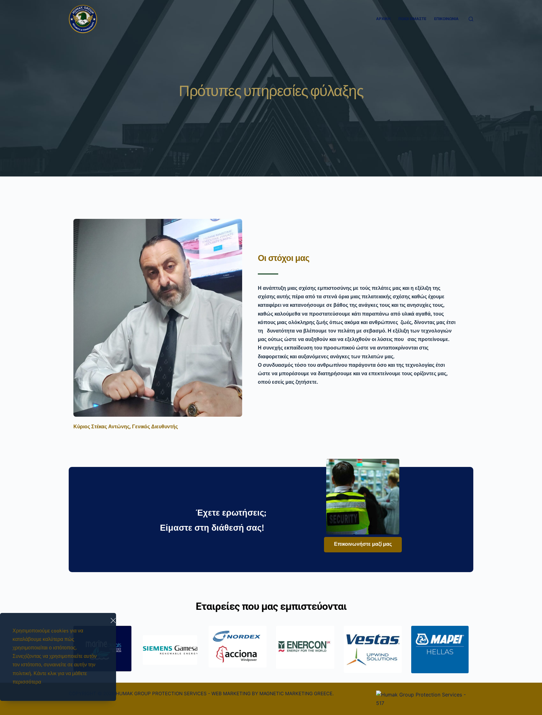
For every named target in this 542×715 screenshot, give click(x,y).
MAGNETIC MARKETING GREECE (295, 693)
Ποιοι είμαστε (412, 18)
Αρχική (383, 18)
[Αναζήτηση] (471, 19)
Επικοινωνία (446, 18)
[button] (113, 620)
